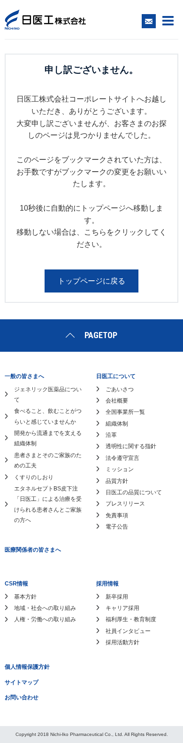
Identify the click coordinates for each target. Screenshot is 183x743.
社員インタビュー (128, 631)
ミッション (120, 469)
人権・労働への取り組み (45, 619)
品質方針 (117, 481)
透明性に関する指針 (131, 446)
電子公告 (117, 526)
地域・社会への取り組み (45, 608)
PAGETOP (100, 335)
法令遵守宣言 (122, 458)
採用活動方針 (122, 642)
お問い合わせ (21, 697)
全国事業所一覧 (125, 412)
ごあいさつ (120, 389)
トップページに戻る (91, 281)
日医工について (116, 376)
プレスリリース (125, 503)
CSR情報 (16, 583)
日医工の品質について (134, 492)
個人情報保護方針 (27, 667)
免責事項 (117, 515)
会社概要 (117, 400)
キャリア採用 (122, 608)
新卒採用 (117, 596)
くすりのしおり (33, 477)
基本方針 (25, 596)
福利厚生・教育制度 (131, 619)
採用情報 (107, 583)
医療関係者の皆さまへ (33, 549)
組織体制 (117, 423)
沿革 (111, 435)
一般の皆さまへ (24, 376)
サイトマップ (21, 682)
